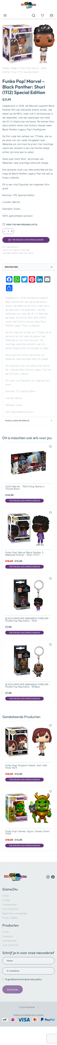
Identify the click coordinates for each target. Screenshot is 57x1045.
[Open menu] (5, 15)
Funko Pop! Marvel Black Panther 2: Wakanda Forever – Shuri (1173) (24, 553)
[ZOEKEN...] (33, 15)
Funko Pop (22, 253)
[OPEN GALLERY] (28, 43)
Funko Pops (24, 250)
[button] (24, 501)
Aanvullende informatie (17, 421)
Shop (14, 68)
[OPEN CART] (51, 15)
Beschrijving (11, 267)
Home (5, 68)
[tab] (28, 267)
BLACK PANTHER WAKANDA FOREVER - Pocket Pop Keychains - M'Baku (27, 685)
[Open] (42, 15)
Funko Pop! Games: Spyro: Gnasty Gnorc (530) (27, 832)
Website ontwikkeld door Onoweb (28, 1015)
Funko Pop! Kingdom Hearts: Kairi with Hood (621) (26, 766)
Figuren (16, 250)
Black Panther (12, 253)
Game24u (10, 889)
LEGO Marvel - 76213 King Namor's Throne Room (24, 487)
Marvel (30, 253)
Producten (10, 925)
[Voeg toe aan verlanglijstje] (53, 240)
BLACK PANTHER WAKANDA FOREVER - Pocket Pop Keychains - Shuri (27, 619)
